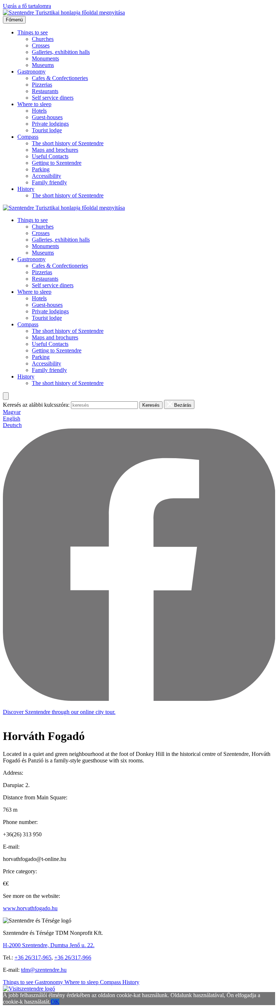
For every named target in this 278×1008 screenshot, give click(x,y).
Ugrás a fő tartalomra (27, 6)
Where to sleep (34, 104)
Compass (27, 137)
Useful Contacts (50, 156)
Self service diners (52, 98)
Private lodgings (50, 124)
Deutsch (12, 425)
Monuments (45, 58)
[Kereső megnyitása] (6, 396)
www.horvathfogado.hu (30, 908)
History (25, 189)
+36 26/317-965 (32, 957)
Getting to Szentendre (56, 163)
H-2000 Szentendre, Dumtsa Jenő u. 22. (48, 945)
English (11, 418)
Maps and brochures (55, 150)
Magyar (12, 412)
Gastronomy (31, 71)
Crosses (41, 45)
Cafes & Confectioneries (60, 78)
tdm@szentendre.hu (44, 970)
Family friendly (49, 182)
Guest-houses (47, 117)
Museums (43, 65)
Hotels (39, 111)
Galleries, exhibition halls (61, 52)
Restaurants (45, 91)
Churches (43, 39)
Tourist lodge (47, 130)
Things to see (32, 32)
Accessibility (46, 176)
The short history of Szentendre (68, 143)
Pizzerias (42, 84)
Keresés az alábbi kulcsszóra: (36, 405)
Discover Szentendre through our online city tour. (59, 712)
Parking (41, 169)
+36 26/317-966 (72, 957)
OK (55, 1002)
